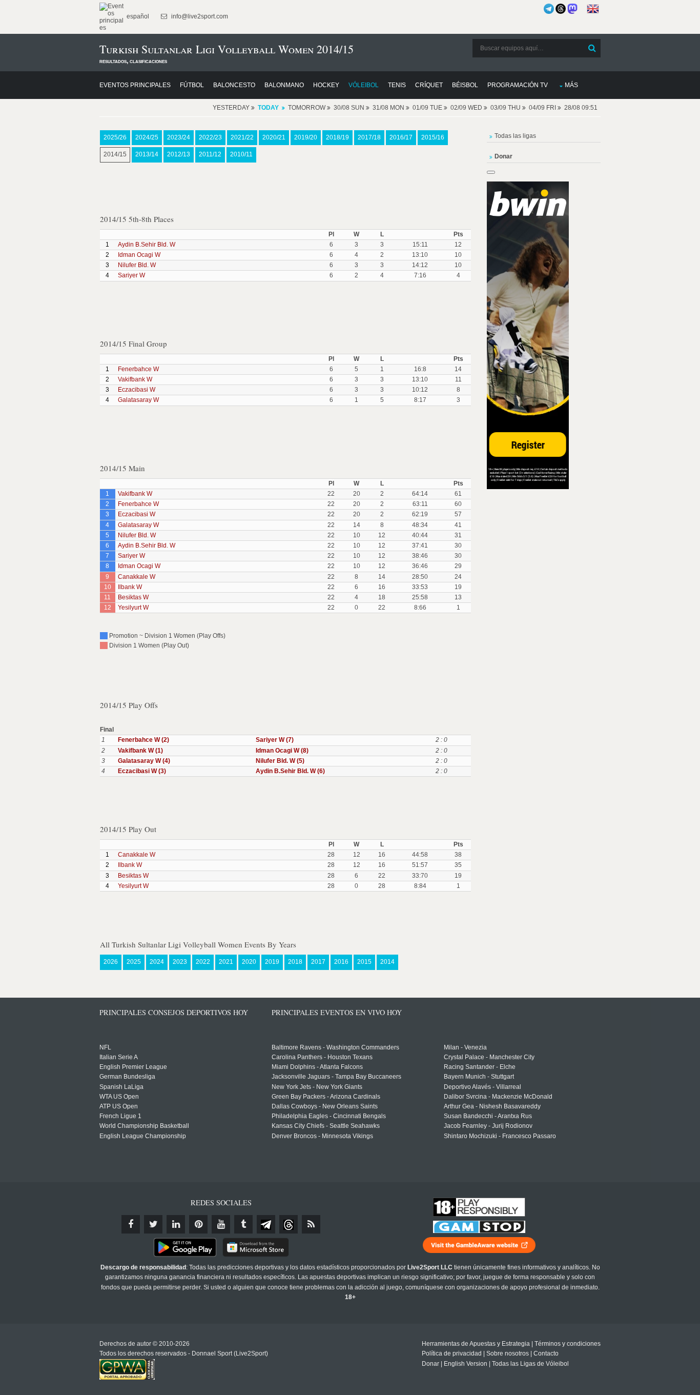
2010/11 (241, 154)
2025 (134, 961)
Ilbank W (130, 587)
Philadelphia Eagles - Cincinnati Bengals (329, 1116)
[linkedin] (176, 1224)
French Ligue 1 (120, 1116)
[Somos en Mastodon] (572, 9)
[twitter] (153, 1224)
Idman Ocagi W (139, 254)
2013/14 (146, 154)
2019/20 (305, 137)
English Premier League (133, 1066)
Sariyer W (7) (275, 739)
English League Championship (142, 1136)
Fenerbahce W (138, 369)
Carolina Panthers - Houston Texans (322, 1057)
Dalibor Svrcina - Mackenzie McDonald (498, 1096)
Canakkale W (136, 576)
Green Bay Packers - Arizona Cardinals (326, 1096)
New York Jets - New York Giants (317, 1086)
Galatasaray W (138, 399)
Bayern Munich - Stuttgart (479, 1076)
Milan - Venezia (465, 1047)
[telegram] (266, 1224)
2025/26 (115, 137)
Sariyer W (131, 275)
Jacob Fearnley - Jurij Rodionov (488, 1125)
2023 (180, 961)
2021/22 (242, 137)
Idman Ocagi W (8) (282, 750)
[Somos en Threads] (560, 9)
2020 (249, 961)
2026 (111, 961)
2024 (157, 961)
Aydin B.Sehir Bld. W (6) (290, 771)
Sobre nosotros (507, 1353)
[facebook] (130, 1224)
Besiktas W (133, 597)
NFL (105, 1047)
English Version (465, 1363)
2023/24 (178, 137)
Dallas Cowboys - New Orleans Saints (325, 1106)
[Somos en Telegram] (549, 9)
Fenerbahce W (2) (143, 739)
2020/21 (273, 137)
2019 (272, 961)
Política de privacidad (452, 1353)
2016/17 (401, 137)
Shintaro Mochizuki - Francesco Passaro (500, 1136)
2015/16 (432, 137)
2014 (387, 961)
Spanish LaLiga (121, 1086)
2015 (364, 961)
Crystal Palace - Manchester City (489, 1057)
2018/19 (337, 137)
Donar (430, 1363)
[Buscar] (592, 48)
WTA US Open (119, 1096)
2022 (203, 961)
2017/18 (369, 137)
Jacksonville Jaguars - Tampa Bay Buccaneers (336, 1076)
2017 (318, 961)
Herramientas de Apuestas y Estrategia (476, 1343)
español (137, 16)
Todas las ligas (515, 135)
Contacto (546, 1353)
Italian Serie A (118, 1057)
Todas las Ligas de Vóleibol (530, 1363)
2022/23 (210, 137)
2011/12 (210, 154)
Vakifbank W (135, 379)
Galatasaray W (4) (144, 760)
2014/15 (115, 154)
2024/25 (146, 137)
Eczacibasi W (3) (142, 771)
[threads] (288, 1224)
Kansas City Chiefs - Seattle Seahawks (326, 1125)
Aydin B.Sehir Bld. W (146, 244)
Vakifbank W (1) (140, 750)
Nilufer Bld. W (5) (280, 760)
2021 (226, 961)
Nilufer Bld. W (137, 265)
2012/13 (178, 154)
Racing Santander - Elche (480, 1066)
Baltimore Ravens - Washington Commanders (335, 1047)
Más (571, 85)
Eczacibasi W (136, 389)
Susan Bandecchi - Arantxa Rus (488, 1116)
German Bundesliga (127, 1076)
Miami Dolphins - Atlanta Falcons (317, 1066)
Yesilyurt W (133, 607)
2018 (295, 961)
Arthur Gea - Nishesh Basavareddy (492, 1106)
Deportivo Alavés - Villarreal (482, 1086)
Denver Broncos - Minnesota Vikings (322, 1136)
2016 (341, 961)
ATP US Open (118, 1106)
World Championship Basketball (144, 1125)
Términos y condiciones (567, 1343)
